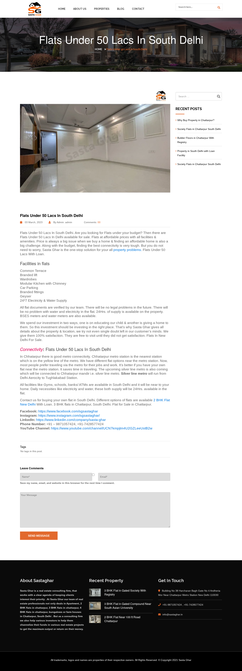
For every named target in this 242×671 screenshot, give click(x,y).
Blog (120, 8)
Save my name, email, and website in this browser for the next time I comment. (67, 483)
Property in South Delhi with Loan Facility (196, 153)
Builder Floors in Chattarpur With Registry (195, 140)
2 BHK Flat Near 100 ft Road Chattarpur (122, 619)
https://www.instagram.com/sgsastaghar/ (69, 415)
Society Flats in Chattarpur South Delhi (199, 129)
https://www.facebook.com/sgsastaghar (68, 411)
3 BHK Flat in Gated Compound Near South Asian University (127, 606)
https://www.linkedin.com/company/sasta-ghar (71, 420)
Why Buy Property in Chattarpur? (195, 120)
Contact (138, 8)
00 (99, 222)
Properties (101, 8)
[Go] (218, 7)
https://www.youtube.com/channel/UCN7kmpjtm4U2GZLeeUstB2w (101, 428)
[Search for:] (199, 96)
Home (61, 8)
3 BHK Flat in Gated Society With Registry (125, 592)
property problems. (127, 250)
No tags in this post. (31, 451)
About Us (79, 8)
